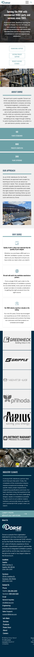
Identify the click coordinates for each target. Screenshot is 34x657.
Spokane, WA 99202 (9, 579)
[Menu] (27, 2)
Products (6, 624)
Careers (5, 633)
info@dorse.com (8, 603)
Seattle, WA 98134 (8, 567)
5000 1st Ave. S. (7, 565)
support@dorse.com (9, 614)
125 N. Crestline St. (8, 576)
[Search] (31, 2)
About (5, 630)
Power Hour (7, 627)
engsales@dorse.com (9, 608)
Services (6, 621)
